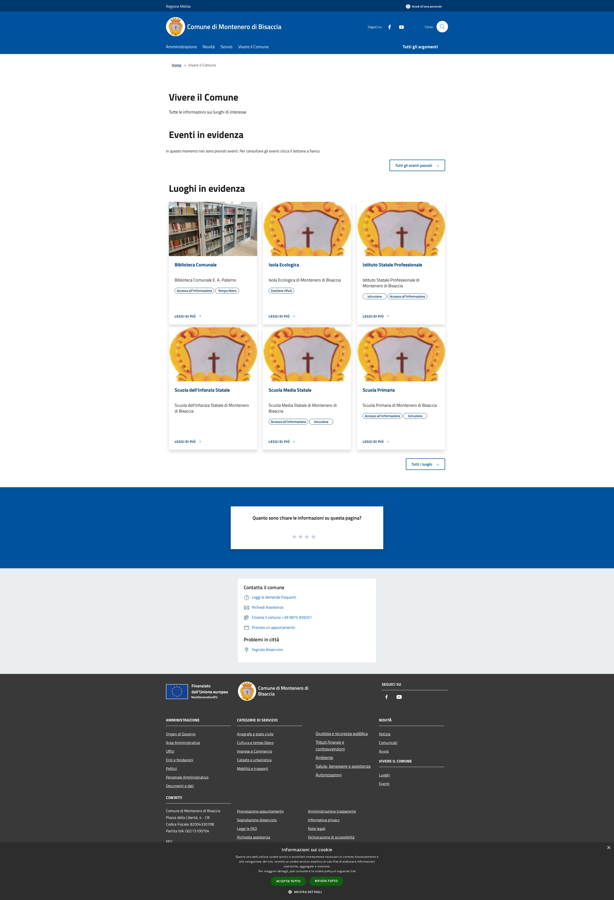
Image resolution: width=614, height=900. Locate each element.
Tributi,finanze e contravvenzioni (330, 745)
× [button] (608, 848)
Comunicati (388, 742)
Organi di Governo (180, 734)
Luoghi (384, 775)
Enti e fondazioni (179, 760)
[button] (307, 891)
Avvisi (384, 751)
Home (176, 65)
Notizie (384, 734)
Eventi (384, 783)
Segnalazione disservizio (257, 820)
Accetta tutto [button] (288, 881)
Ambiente (324, 757)
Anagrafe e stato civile (255, 734)
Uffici (170, 751)
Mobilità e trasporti (252, 768)
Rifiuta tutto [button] (326, 881)
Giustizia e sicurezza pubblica (342, 733)
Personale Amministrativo (187, 777)
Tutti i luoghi (422, 464)
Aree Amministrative (183, 742)
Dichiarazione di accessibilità (331, 837)
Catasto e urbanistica (254, 760)
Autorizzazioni (329, 775)
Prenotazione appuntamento (260, 811)
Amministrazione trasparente (332, 811)
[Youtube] (399, 26)
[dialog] (307, 871)
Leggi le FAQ (247, 828)
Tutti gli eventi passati (414, 165)
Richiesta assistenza (253, 837)
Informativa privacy (324, 820)
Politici (171, 768)
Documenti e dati (180, 786)
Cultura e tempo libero (255, 742)
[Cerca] (442, 26)
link (353, 871)
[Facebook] (387, 26)
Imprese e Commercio (254, 751)
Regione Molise (178, 6)
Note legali (316, 828)
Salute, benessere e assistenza (343, 766)
